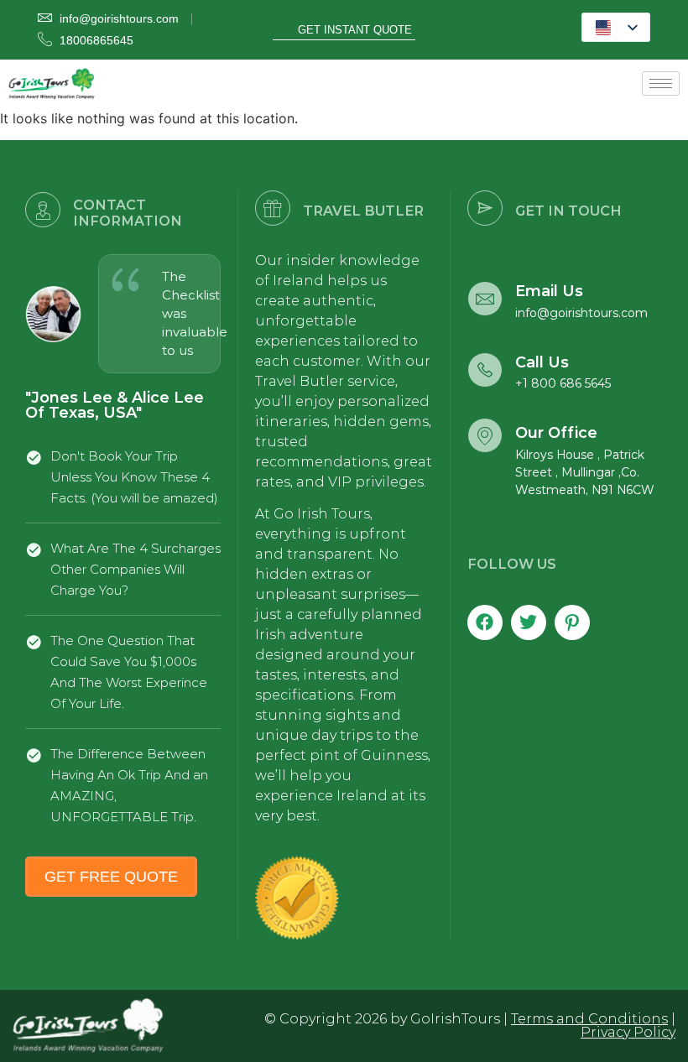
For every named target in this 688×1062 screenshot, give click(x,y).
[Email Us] (485, 298)
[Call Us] (485, 370)
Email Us (549, 291)
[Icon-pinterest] (572, 622)
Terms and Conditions (589, 1019)
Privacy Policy (628, 1032)
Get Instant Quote (355, 29)
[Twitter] (528, 622)
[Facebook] (485, 622)
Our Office (556, 433)
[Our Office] (485, 435)
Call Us (542, 362)
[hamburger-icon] (661, 83)
